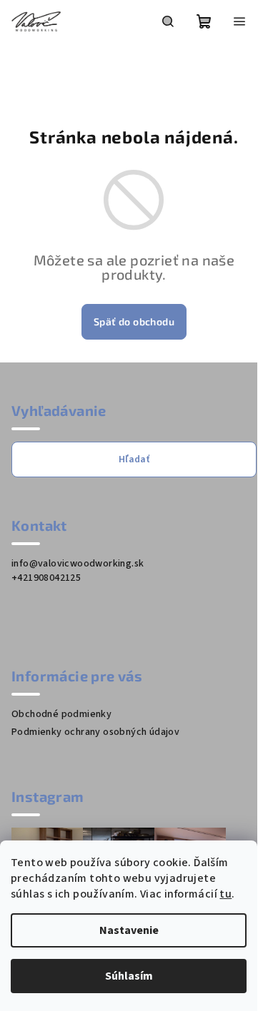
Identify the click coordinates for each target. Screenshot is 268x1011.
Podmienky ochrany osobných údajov (95, 732)
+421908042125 (46, 578)
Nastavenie (129, 930)
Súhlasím (129, 976)
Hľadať (134, 459)
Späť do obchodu (134, 321)
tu (225, 894)
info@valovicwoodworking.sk (77, 564)
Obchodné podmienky (61, 714)
